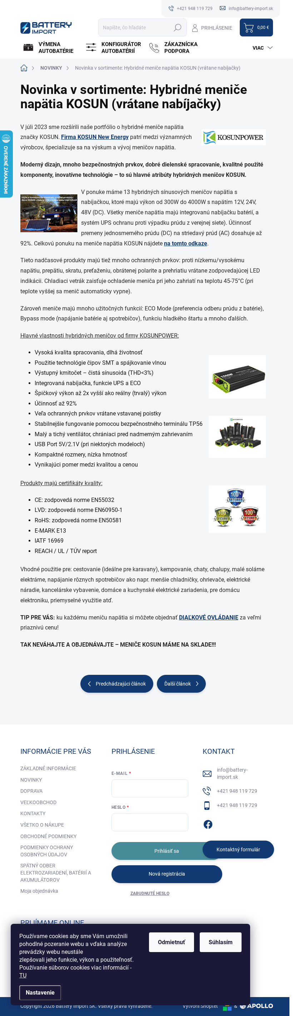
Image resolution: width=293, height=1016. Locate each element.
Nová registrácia (167, 874)
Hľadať (177, 27)
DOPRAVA (31, 791)
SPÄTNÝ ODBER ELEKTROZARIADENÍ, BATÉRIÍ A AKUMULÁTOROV (55, 872)
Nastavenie (40, 992)
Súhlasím (221, 942)
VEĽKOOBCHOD (38, 802)
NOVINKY (31, 780)
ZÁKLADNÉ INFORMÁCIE (48, 768)
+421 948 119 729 (237, 791)
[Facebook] (208, 823)
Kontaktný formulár (238, 849)
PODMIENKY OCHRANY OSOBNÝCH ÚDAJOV (46, 851)
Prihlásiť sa (166, 851)
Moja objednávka (39, 891)
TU (22, 975)
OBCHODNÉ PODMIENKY (48, 836)
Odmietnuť (171, 942)
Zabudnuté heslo (149, 893)
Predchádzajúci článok (121, 684)
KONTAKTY (32, 813)
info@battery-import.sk (232, 773)
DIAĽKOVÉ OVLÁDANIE (208, 617)
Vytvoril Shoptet (200, 1006)
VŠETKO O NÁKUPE (42, 825)
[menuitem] (50, 48)
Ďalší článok (177, 684)
